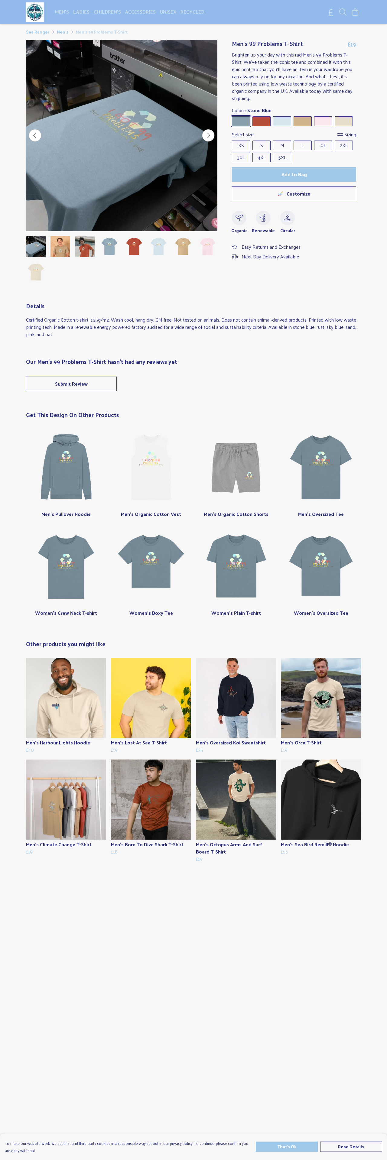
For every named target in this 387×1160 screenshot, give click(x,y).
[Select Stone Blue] (241, 121)
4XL (262, 157)
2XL (344, 145)
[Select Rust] (261, 121)
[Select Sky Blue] (282, 121)
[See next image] (208, 135)
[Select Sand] (303, 121)
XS (241, 145)
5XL (282, 157)
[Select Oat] (344, 121)
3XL (241, 157)
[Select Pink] (323, 121)
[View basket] (355, 12)
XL (323, 145)
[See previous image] (35, 135)
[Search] (343, 12)
